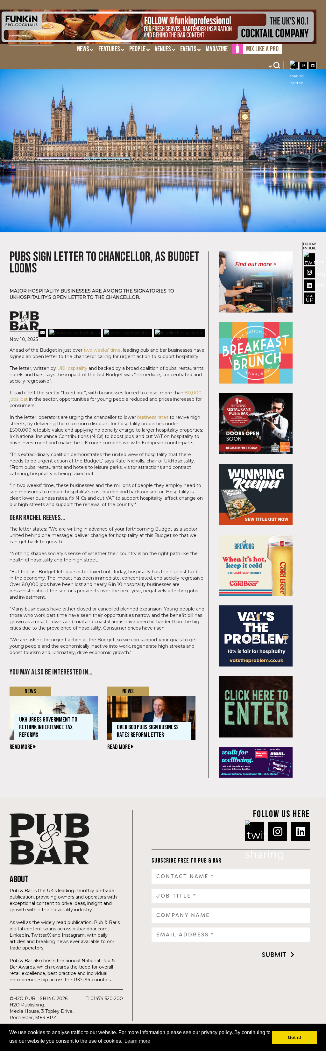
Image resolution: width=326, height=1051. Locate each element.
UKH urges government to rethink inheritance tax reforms (48, 727)
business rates (152, 417)
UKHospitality (72, 368)
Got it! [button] (294, 1037)
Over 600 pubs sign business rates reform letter (148, 731)
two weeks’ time (102, 350)
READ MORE (21, 747)
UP (310, 298)
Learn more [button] (137, 1041)
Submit (274, 954)
